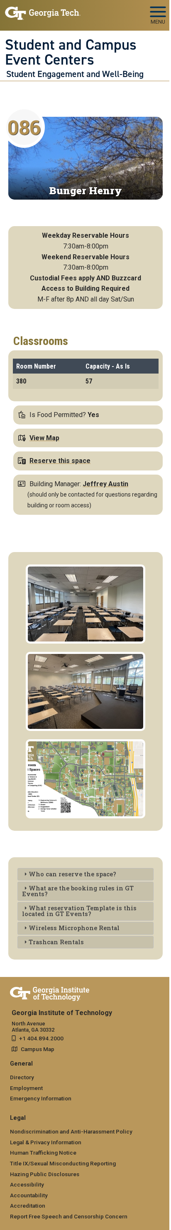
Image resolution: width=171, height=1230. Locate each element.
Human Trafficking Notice (43, 1152)
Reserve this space (59, 461)
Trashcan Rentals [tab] (56, 942)
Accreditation (27, 1205)
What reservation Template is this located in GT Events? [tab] (79, 911)
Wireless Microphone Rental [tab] (74, 928)
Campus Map (37, 1049)
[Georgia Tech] (49, 992)
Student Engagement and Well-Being (75, 74)
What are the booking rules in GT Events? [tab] (78, 891)
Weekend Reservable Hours (85, 257)
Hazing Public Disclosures (44, 1174)
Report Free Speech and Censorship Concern (68, 1216)
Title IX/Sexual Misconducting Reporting (63, 1163)
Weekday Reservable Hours (85, 235)
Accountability (29, 1195)
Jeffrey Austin (105, 484)
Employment (26, 1088)
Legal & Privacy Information (45, 1142)
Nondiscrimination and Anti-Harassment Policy (71, 1131)
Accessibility (27, 1184)
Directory (22, 1077)
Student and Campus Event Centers (71, 52)
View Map (44, 438)
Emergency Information (40, 1098)
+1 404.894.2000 (41, 1038)
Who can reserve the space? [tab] (72, 874)
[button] (85, 570)
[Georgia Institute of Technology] (43, 12)
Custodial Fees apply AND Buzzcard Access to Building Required (85, 283)
